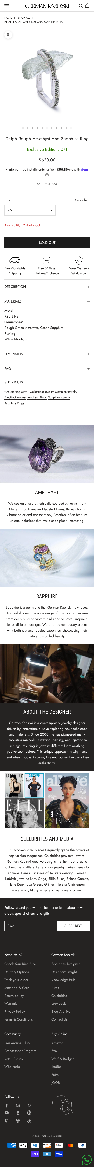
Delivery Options (16, 971)
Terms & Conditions (18, 1019)
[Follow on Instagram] (18, 1106)
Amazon (57, 1042)
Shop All (24, 18)
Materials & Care (16, 987)
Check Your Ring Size (20, 963)
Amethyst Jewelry (15, 397)
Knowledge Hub (63, 979)
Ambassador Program (20, 1050)
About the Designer (65, 963)
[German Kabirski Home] (70, 1105)
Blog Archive (60, 1011)
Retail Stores (13, 1058)
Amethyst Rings (37, 397)
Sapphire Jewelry (59, 397)
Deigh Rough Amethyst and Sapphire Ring (33, 22)
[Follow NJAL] (18, 1121)
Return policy (14, 995)
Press (55, 987)
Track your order (16, 979)
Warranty (10, 1003)
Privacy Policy (14, 1011)
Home (8, 18)
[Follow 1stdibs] (6, 1120)
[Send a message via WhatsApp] (87, 1160)
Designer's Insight (64, 971)
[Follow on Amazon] (18, 1112)
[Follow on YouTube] (6, 1112)
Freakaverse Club (17, 1042)
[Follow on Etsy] (29, 1112)
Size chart (82, 200)
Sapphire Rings (14, 403)
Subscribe (73, 925)
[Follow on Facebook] (6, 1106)
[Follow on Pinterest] (29, 1106)
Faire (55, 1074)
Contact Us (59, 1019)
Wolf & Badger (62, 1058)
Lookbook (58, 1003)
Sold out (47, 242)
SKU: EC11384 (47, 183)
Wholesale (12, 1066)
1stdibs (56, 1066)
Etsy (54, 1050)
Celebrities (59, 995)
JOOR (55, 1082)
